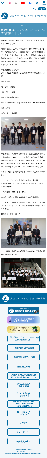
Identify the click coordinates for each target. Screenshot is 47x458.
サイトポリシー (23, 432)
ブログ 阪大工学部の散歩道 (23, 376)
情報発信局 (23, 385)
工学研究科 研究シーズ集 (23, 357)
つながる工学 (23, 394)
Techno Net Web (23, 404)
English (42, 9)
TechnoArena (23, 367)
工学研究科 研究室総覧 (23, 348)
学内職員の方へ (23, 441)
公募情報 (23, 423)
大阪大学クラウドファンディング (23, 338)
